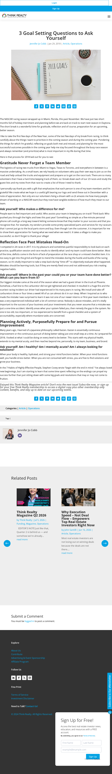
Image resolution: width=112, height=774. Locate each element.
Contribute (16, 654)
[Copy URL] (69, 106)
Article (66, 43)
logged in (29, 621)
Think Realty (26, 520)
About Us (16, 650)
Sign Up (56, 8)
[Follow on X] (24, 678)
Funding (21, 523)
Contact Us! (32, 706)
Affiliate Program (20, 661)
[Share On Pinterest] (47, 106)
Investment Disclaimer (22, 698)
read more (22, 539)
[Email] (20, 435)
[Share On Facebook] (36, 106)
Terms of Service (19, 694)
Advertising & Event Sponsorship (28, 657)
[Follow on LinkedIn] (13, 678)
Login (54, 3)
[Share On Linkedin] (53, 106)
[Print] (74, 106)
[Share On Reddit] (58, 106)
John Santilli (70, 529)
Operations (76, 43)
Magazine (31, 523)
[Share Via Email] (63, 106)
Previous (9, 543)
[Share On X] (42, 106)
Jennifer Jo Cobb (38, 43)
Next (102, 543)
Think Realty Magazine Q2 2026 (31, 513)
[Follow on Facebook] (19, 678)
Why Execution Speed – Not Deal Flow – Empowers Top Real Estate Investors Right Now (78, 518)
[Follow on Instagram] (30, 678)
